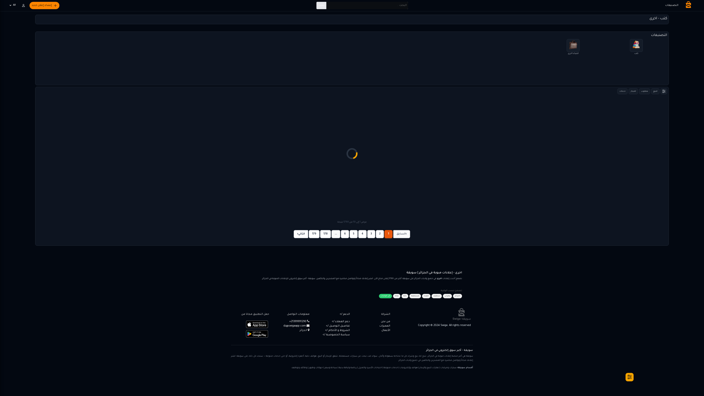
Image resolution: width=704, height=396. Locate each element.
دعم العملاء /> (341, 321)
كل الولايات (385, 296)
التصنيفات (671, 5)
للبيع (655, 91)
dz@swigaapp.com (294, 326)
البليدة (426, 296)
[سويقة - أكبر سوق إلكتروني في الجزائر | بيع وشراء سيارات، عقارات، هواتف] (688, 4)
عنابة (397, 296)
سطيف (436, 296)
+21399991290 (297, 321)
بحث (321, 5)
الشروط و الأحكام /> (337, 330)
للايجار (633, 91)
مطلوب (644, 91)
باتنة (404, 296)
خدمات (622, 91)
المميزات (384, 326)
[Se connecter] (23, 5)
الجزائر (457, 296)
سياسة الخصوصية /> (336, 334)
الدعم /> (345, 314)
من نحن (385, 321)
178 (325, 234)
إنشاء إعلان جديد (42, 5)
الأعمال (386, 330)
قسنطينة (415, 296)
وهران (447, 296)
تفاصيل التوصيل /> (338, 326)
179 (314, 234)
